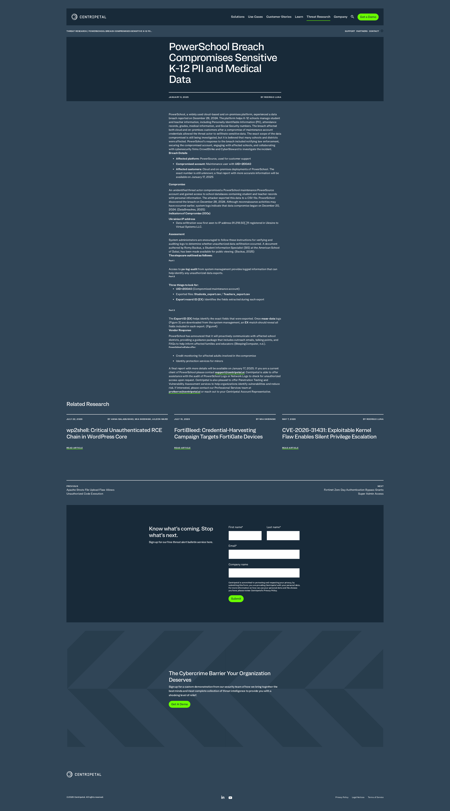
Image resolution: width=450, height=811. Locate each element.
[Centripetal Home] (225, 774)
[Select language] (382, 30)
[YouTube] (228, 797)
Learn (299, 16)
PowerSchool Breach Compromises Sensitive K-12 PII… (120, 31)
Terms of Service (376, 797)
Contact (374, 31)
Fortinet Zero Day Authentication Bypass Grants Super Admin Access (354, 490)
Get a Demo (368, 17)
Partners (362, 31)
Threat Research (318, 16)
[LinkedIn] (221, 797)
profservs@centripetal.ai (184, 391)
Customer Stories (278, 16)
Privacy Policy (341, 797)
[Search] (352, 16)
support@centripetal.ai (229, 372)
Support (350, 31)
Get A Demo (179, 704)
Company (341, 16)
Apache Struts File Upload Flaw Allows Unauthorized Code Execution (90, 490)
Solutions (238, 16)
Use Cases (255, 16)
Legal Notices (358, 797)
